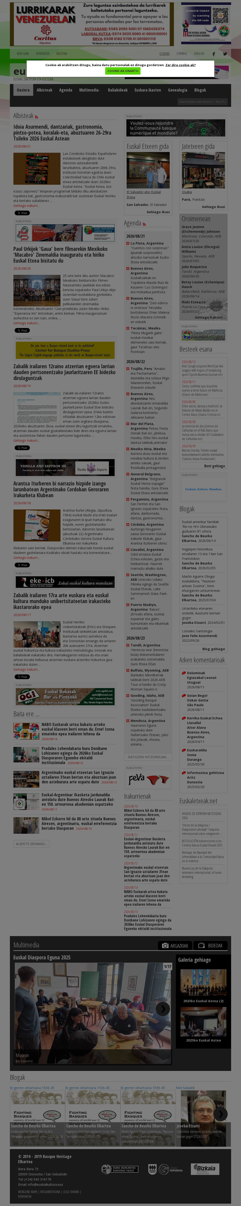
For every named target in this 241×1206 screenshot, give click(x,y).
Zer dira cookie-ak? (180, 65)
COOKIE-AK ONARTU (123, 71)
